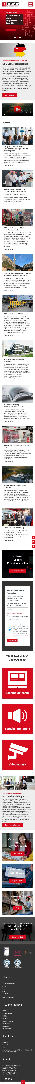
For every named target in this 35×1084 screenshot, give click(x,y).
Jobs (3, 991)
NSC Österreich (6, 1028)
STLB (4, 986)
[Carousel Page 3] (20, 37)
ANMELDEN (12, 640)
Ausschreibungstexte (8, 984)
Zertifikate (5, 994)
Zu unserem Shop (17, 571)
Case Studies (17, 854)
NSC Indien (5, 1026)
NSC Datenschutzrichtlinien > (14, 613)
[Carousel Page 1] (15, 37)
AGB (3, 1047)
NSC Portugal (6, 1023)
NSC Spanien (6, 1011)
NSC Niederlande (7, 1013)
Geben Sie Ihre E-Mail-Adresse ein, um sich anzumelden (16, 604)
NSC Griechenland (7, 1021)
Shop (17, 908)
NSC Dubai (5, 1016)
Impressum (5, 1042)
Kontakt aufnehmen (10, 30)
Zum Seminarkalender (12, 825)
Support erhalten (17, 881)
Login (4, 989)
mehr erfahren (10, 95)
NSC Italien (5, 1018)
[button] (3, 1081)
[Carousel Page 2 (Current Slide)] (17, 37)
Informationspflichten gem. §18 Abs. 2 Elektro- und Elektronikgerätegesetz (17, 1051)
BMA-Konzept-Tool (8, 997)
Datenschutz (6, 1045)
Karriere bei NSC (17, 937)
